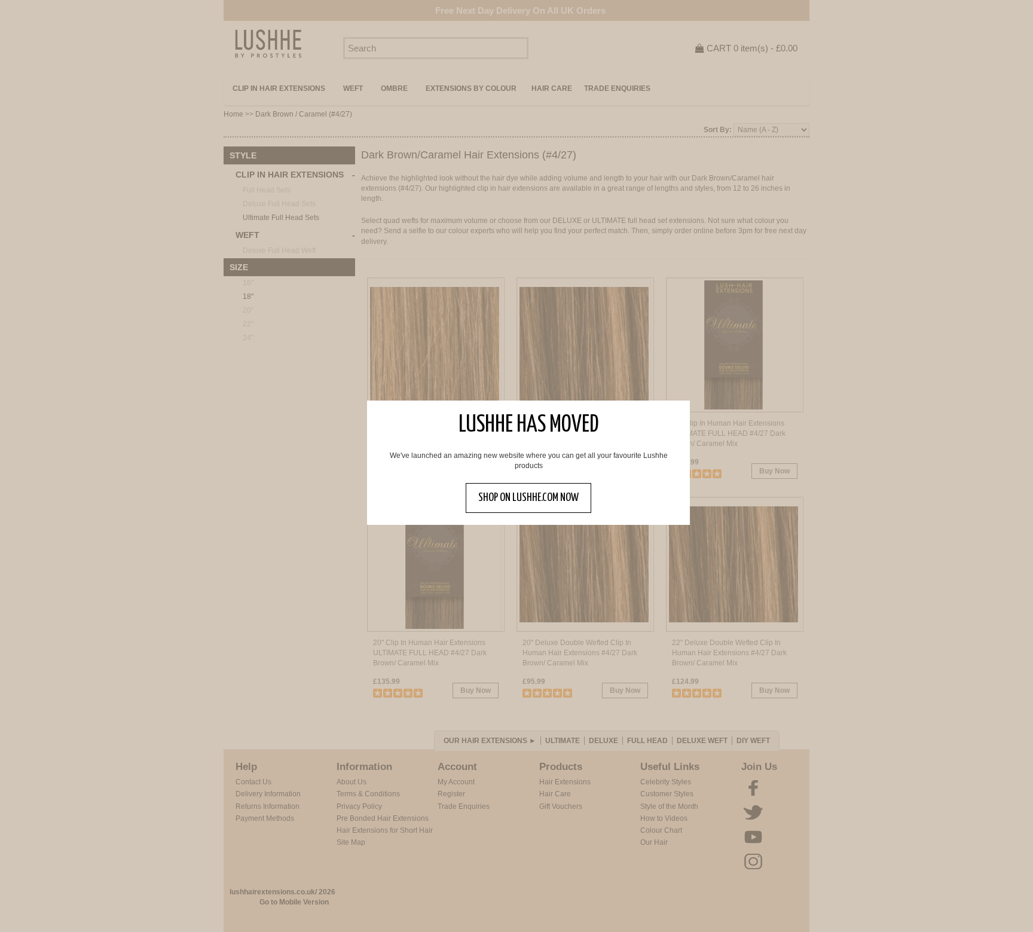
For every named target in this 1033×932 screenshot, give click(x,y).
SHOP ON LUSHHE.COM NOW (528, 497)
